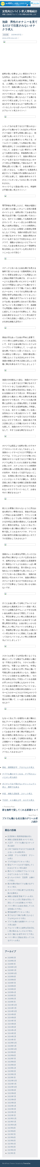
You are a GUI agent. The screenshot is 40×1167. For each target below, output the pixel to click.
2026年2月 (12, 961)
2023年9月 (12, 1052)
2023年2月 (12, 1074)
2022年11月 (12, 1084)
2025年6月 (12, 986)
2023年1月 (12, 1077)
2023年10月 (12, 1049)
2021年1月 (11, 1153)
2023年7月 (12, 1058)
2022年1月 (12, 1115)
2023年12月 (12, 1043)
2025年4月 (12, 992)
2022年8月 (12, 1093)
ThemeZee (26, 1163)
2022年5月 (12, 1103)
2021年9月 (12, 1128)
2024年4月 (12, 1030)
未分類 (5, 35)
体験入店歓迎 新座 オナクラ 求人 (20, 839)
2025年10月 (12, 973)
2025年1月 (12, 1002)
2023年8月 (12, 1055)
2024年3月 (12, 1033)
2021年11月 (12, 1121)
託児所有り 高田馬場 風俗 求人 (20, 836)
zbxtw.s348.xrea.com (9, 38)
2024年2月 (12, 1036)
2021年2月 (12, 1150)
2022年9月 (12, 1090)
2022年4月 (12, 1106)
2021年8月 (12, 1131)
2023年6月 (12, 1062)
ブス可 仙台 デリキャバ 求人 (19, 861)
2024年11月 (12, 1008)
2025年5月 (12, 989)
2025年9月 (12, 976)
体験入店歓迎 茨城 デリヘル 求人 (20, 896)
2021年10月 (12, 1125)
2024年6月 (12, 1024)
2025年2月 (12, 998)
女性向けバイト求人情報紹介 (19, 11)
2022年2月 (12, 1112)
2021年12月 (12, 1118)
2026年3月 (12, 957)
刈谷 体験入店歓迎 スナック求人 (17, 793)
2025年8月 (12, 980)
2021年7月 (12, 1134)
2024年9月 (12, 1014)
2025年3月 (12, 995)
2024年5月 (12, 1027)
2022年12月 (12, 1080)
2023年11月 (12, 1046)
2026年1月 (12, 964)
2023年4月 (12, 1068)
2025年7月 (12, 983)
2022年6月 (12, 1099)
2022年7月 (12, 1096)
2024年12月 (12, 1005)
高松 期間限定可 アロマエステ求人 (18, 767)
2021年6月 (12, 1137)
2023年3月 (12, 1071)
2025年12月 (12, 967)
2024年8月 (12, 1017)
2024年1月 (12, 1039)
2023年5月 (12, 1065)
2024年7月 (12, 1021)
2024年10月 (12, 1011)
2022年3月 (12, 1109)
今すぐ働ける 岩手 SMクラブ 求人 (21, 934)
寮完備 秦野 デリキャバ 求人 (19, 912)
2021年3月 (12, 1147)
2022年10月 (12, 1087)
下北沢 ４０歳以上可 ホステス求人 (18, 800)
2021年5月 (12, 1140)
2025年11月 (12, 970)
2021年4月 (12, 1144)
